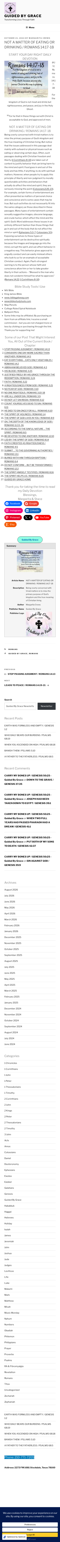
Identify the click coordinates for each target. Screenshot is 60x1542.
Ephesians (9, 1170)
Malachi (8, 1289)
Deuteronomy (11, 1164)
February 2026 (12, 925)
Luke (6, 1283)
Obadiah (8, 1330)
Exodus (8, 1176)
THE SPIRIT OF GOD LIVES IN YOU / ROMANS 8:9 (29, 418)
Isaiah (7, 1229)
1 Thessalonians (12, 1087)
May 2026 (9, 907)
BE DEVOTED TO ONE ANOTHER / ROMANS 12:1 (28, 436)
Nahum (8, 1318)
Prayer (7, 1348)
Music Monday (11, 1312)
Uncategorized (12, 1390)
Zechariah (9, 1396)
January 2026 (11, 931)
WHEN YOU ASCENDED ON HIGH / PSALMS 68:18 (29, 744)
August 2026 (11, 889)
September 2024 (13, 1026)
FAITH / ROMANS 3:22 (15, 381)
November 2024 (12, 1014)
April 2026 (9, 913)
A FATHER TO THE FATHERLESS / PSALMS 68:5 (28, 756)
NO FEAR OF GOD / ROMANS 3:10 (21, 389)
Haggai (8, 1211)
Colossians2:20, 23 (43, 189)
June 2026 (9, 901)
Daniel (7, 1158)
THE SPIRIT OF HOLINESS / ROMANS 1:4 (25, 414)
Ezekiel (8, 1182)
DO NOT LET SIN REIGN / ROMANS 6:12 (24, 400)
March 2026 (10, 919)
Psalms (8, 1360)
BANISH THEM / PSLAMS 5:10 (19, 750)
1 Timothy (9, 1093)
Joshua (8, 1253)
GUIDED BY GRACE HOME (17, 479)
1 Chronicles (10, 1063)
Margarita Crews (39, 38)
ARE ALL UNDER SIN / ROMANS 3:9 (22, 396)
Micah (7, 1307)
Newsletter (46, 706)
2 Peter (8, 1116)
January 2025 (11, 1002)
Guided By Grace (23, 16)
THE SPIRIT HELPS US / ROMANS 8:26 (24, 476)
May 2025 (9, 979)
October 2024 (11, 1020)
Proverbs (9, 1354)
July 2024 (9, 1038)
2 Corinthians (11, 1099)
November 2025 (12, 943)
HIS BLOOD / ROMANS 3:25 (18, 371)
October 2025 (11, 949)
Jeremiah (9, 1241)
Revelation (9, 1372)
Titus (7, 1384)
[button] (30, 539)
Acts (6, 1140)
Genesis (8, 1194)
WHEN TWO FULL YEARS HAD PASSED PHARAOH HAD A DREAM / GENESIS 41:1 (27, 822)
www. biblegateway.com (16, 297)
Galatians (9, 1188)
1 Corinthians (11, 1069)
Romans (13, 649)
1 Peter (8, 1081)
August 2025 (11, 961)
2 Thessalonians (12, 1122)
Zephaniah (9, 1402)
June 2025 (9, 973)
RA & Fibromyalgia (13, 1366)
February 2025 (12, 996)
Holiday (8, 1223)
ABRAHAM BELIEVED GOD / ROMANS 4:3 (25, 367)
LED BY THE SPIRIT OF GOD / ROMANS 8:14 (26, 439)
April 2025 (9, 985)
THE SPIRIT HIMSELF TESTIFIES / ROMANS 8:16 (29, 472)
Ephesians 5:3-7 (27, 232)
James (7, 1235)
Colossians (10, 1152)
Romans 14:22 (12, 279)
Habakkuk (9, 1206)
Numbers (9, 1324)
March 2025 (10, 990)
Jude (6, 1259)
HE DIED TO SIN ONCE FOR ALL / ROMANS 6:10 (28, 410)
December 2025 (12, 937)
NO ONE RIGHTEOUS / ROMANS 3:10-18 (24, 392)
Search (8, 699)
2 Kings (8, 1110)
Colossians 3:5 (44, 232)
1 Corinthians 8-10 (21, 160)
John (6, 1247)
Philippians (10, 1342)
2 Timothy (9, 1128)
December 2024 (12, 1008)
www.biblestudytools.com (17, 301)
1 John (7, 1075)
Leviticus (9, 1271)
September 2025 (13, 955)
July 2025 (9, 967)
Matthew (9, 1301)
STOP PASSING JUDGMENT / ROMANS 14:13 (27, 349)
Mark (7, 1295)
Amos (7, 1146)
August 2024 (11, 1032)
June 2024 (9, 1044)
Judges (8, 1265)
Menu (31, 27)
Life (6, 1277)
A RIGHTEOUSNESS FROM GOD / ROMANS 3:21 (28, 385)
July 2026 (9, 895)
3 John (7, 1134)
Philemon (9, 1336)
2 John (7, 1105)
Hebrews (9, 1217)
